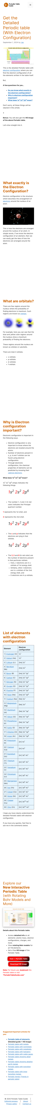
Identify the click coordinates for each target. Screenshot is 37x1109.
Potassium (11, 740)
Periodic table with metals (18, 1044)
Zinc (9, 807)
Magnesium (11, 703)
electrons (6, 201)
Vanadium (12, 767)
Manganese (12, 781)
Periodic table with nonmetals (20, 1047)
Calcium (11, 747)
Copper (10, 800)
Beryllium (10, 667)
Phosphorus (12, 721)
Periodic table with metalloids (19, 1049)
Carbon (9, 678)
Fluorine (10, 690)
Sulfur (9, 728)
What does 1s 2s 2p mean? (20, 100)
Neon (9, 695)
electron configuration (11, 70)
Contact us (27, 1104)
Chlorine (10, 732)
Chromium (12, 774)
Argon (9, 736)
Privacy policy (11, 1104)
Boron (9, 673)
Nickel (9, 796)
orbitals (23, 314)
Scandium (11, 754)
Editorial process (11, 1101)
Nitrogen (10, 682)
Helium (9, 658)
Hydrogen (10, 654)
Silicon (10, 717)
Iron (9, 788)
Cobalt (10, 792)
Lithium (9, 663)
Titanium (10, 761)
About (25, 1101)
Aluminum (11, 710)
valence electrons (15, 473)
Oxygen (10, 686)
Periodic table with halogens (19, 1052)
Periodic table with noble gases (20, 1054)
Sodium (10, 699)
